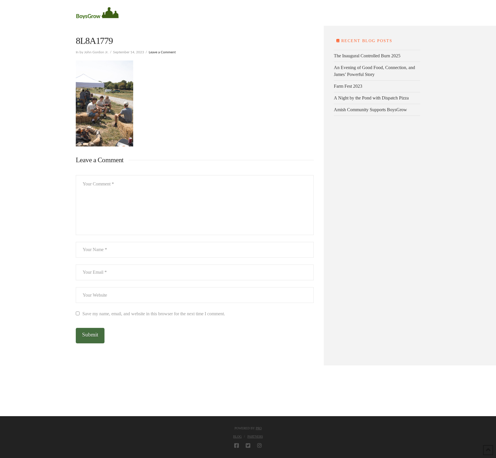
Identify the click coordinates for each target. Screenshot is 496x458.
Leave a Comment (162, 52)
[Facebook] (236, 445)
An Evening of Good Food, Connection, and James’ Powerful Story (374, 71)
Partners (255, 436)
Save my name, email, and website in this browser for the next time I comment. (153, 313)
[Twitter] (248, 445)
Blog (237, 436)
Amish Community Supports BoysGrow (370, 109)
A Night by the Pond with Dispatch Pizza (371, 97)
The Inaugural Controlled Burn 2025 (367, 55)
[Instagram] (259, 445)
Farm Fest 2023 (348, 86)
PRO (259, 428)
